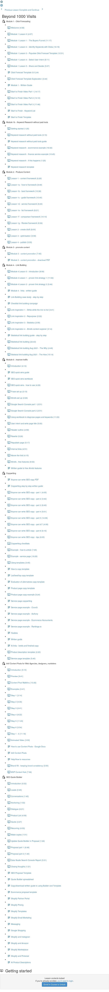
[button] (1, 2)
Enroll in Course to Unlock (54, 984)
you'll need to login (65, 980)
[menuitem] (1, 6)
